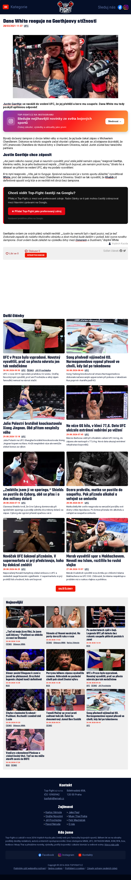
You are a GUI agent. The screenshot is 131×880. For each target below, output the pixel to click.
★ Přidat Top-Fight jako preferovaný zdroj (36, 211)
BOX (88, 646)
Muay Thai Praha (78, 816)
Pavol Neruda (53, 824)
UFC (26, 26)
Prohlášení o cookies (75, 868)
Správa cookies (55, 868)
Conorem (81, 240)
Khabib (109, 177)
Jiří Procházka (43, 370)
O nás (72, 824)
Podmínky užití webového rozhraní (30, 868)
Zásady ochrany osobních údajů (102, 868)
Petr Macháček (77, 820)
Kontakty (87, 855)
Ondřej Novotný (54, 816)
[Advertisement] (65, 287)
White (6, 177)
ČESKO (30, 370)
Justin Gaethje (12, 104)
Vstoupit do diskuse (36, 255)
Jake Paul (74, 812)
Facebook (48, 855)
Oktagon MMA (19, 644)
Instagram (68, 855)
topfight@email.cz (54, 798)
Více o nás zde (111, 844)
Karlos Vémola (73, 643)
